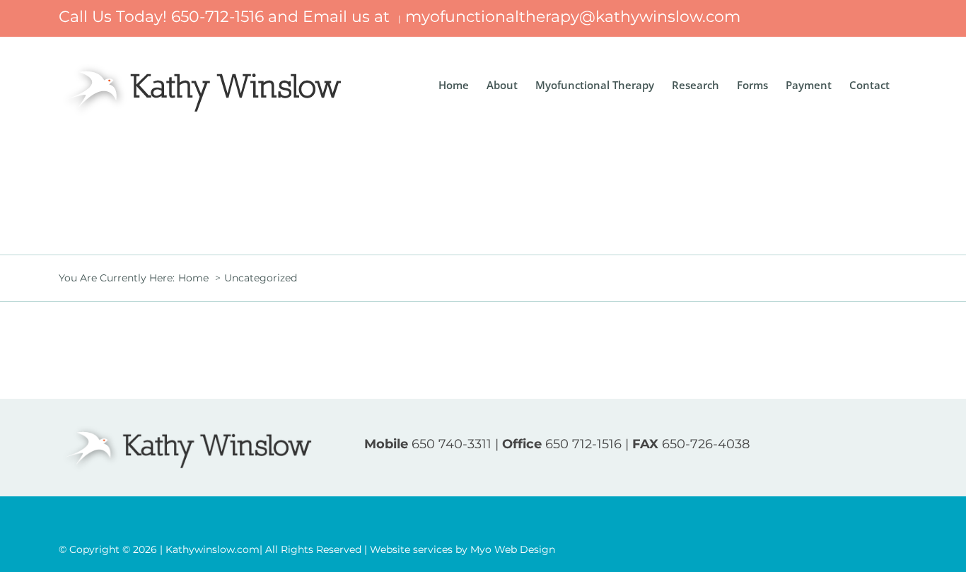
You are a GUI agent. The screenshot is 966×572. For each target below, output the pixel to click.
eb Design (512, 549)
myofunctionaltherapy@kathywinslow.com (572, 16)
